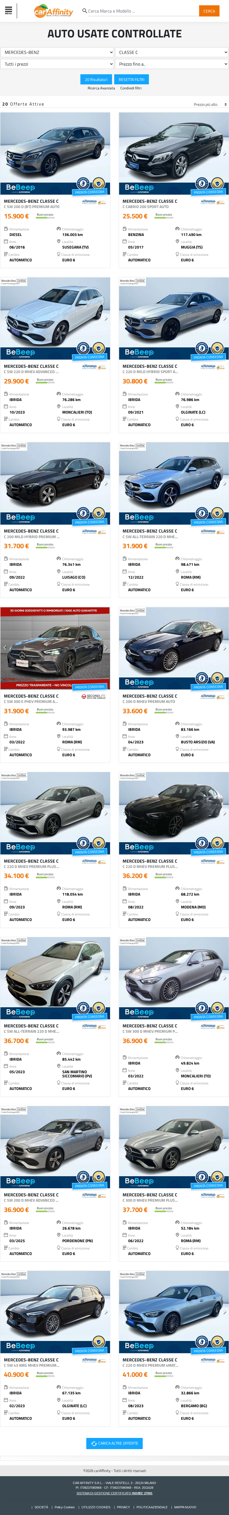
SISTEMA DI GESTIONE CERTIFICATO (114, 1493)
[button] (4, 154)
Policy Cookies (65, 1507)
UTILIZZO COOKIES (96, 1507)
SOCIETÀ (41, 1507)
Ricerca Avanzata (102, 87)
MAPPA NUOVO (185, 1507)
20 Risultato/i (96, 79)
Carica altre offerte (113, 1443)
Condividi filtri (131, 87)
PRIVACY (123, 1507)
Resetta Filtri (131, 79)
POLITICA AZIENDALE (152, 1507)
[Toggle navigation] (9, 11)
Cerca (209, 10)
